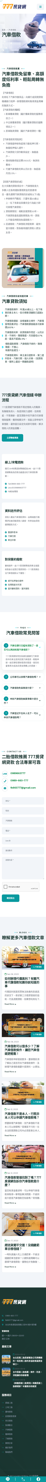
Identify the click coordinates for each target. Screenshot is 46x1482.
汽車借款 (9, 1429)
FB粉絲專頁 (13, 491)
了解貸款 (9, 1438)
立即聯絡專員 (12, 437)
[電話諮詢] (23, 1479)
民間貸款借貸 (10, 1416)
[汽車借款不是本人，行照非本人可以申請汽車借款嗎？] (23, 1101)
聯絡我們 (9, 1452)
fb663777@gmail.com (23, 787)
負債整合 (9, 1425)
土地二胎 (9, 1407)
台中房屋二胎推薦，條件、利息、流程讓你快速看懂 (27, 1374)
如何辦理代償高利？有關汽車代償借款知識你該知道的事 (22, 982)
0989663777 (17, 773)
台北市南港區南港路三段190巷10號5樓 (20, 1324)
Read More (9, 1004)
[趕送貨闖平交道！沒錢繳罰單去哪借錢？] (23, 1233)
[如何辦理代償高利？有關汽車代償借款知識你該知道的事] (23, 966)
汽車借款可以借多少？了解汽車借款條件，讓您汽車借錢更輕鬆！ (22, 1050)
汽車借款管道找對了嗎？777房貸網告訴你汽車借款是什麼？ (23, 1181)
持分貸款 (9, 1421)
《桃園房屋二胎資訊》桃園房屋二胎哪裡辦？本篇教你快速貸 (27, 1385)
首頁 (4, 30)
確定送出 (10, 898)
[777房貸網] (14, 6)
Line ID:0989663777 (17, 487)
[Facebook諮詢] (38, 1479)
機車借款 (9, 1434)
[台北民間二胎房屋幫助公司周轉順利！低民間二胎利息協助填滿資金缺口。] (6, 1359)
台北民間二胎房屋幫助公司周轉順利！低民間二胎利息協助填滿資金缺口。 (27, 1361)
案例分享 (9, 1443)
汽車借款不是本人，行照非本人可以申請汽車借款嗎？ (22, 1115)
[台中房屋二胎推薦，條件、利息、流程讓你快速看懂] (6, 1372)
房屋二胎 (9, 1403)
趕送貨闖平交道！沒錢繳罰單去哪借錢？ (22, 1247)
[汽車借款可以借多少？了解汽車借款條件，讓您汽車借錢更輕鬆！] (23, 1034)
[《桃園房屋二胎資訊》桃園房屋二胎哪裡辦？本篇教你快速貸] (6, 1383)
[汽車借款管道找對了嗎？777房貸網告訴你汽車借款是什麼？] (23, 1165)
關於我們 (9, 1447)
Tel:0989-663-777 (16, 484)
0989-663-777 (19, 780)
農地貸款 (9, 1412)
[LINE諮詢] (7, 1479)
